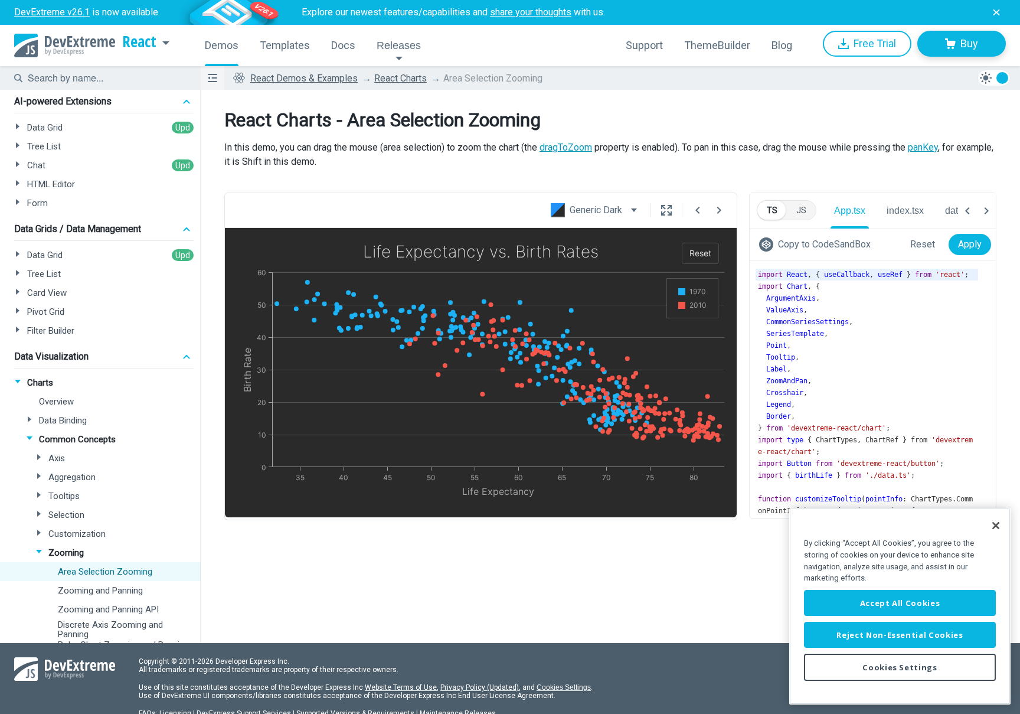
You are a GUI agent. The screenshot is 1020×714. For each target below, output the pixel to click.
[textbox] (107, 78)
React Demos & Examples (304, 78)
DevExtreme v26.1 (52, 12)
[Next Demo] (719, 210)
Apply (970, 244)
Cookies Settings (564, 687)
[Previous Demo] (697, 210)
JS (801, 210)
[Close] (996, 526)
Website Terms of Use (401, 687)
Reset (922, 244)
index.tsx (905, 211)
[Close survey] (996, 12)
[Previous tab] (967, 211)
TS (772, 210)
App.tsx (849, 211)
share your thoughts (530, 12)
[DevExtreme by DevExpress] (64, 45)
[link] (817, 244)
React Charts (400, 78)
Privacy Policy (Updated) (479, 687)
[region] (900, 606)
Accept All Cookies (900, 603)
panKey (923, 147)
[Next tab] (986, 211)
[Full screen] (666, 210)
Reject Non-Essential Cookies (899, 635)
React (139, 42)
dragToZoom (566, 147)
